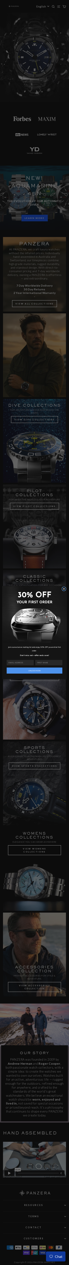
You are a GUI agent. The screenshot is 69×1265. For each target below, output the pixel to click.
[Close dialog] (64, 589)
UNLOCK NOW (34, 671)
